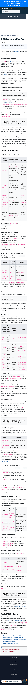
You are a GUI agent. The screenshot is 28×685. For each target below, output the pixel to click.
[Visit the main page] (7, 8)
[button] (11, 681)
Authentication (8, 102)
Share (4, 42)
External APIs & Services (9, 653)
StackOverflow (13, 674)
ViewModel (17, 51)
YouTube (13, 672)
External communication (9, 651)
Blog (14, 669)
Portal (13, 667)
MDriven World (13, 664)
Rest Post (9, 620)
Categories (4, 647)
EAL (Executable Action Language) (11, 649)
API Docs (13, 661)
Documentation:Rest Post (9, 641)
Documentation (5, 35)
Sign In (15, 658)
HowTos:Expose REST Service (10, 643)
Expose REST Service (20, 606)
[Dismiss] (20, 681)
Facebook (13, 677)
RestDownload (6, 76)
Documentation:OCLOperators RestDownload (14, 639)
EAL (10, 61)
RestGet (5, 74)
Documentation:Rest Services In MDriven (13, 635)
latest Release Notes (14, 5)
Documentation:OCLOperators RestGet (13, 637)
